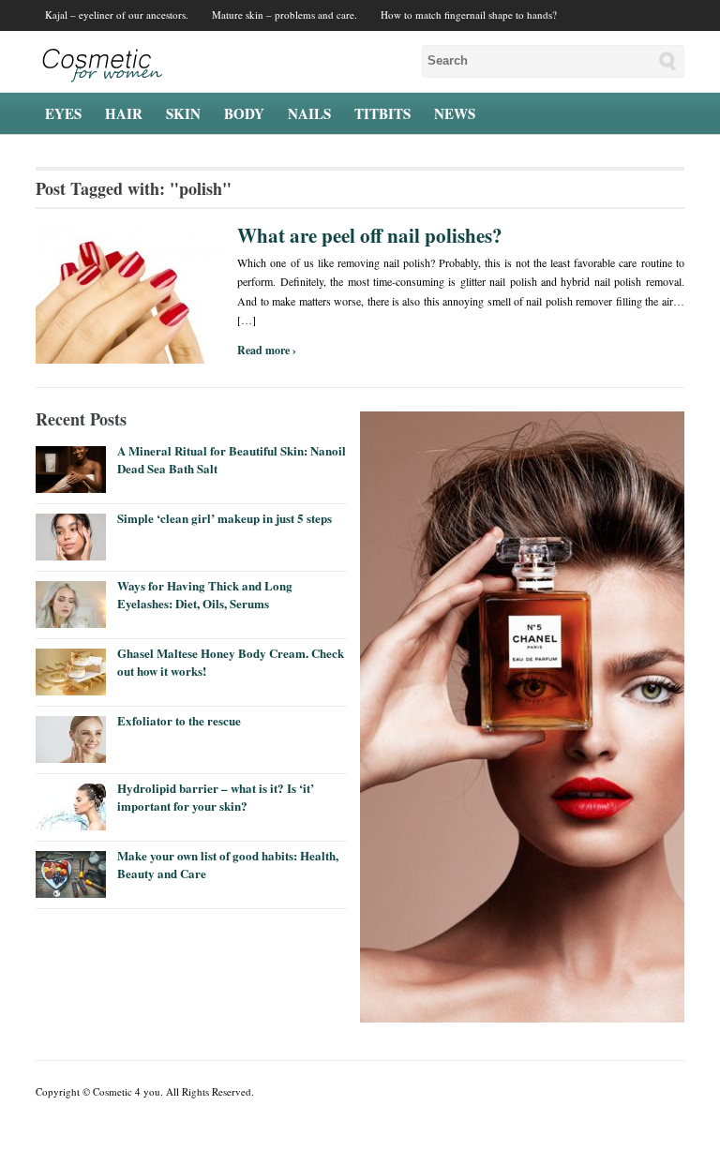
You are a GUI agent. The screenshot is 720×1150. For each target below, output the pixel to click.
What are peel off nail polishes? (369, 235)
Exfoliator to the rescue (179, 720)
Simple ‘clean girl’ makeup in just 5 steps (224, 518)
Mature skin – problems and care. (284, 14)
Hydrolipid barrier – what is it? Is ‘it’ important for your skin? (215, 796)
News (454, 113)
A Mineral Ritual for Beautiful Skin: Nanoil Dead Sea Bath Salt (231, 458)
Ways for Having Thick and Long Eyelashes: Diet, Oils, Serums (204, 593)
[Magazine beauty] (99, 60)
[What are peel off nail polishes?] (129, 291)
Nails (309, 113)
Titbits (382, 113)
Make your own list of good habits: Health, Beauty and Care (227, 863)
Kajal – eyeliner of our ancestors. (116, 14)
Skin (183, 113)
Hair (123, 113)
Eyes (63, 113)
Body (244, 113)
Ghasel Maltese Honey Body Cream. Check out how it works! (230, 661)
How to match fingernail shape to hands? (469, 14)
